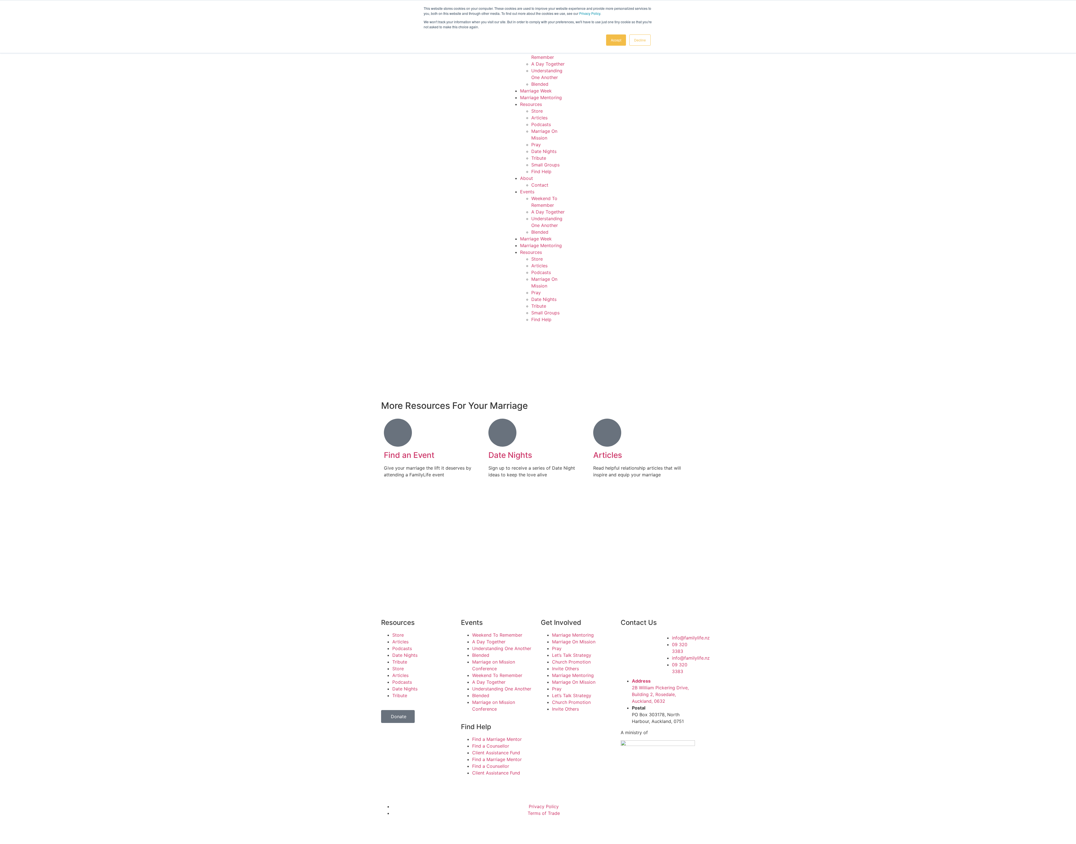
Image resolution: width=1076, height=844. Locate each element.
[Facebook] (388, 789)
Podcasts (541, 124)
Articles (539, 117)
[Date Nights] (502, 433)
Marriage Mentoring (541, 97)
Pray (536, 144)
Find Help (541, 171)
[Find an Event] (398, 433)
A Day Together (548, 64)
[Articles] (607, 433)
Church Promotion (571, 662)
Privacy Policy (589, 13)
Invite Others (565, 668)
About (526, 178)
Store (537, 111)
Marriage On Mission (573, 641)
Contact (539, 185)
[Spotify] (434, 789)
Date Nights (543, 151)
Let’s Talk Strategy (571, 655)
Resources (531, 104)
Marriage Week (536, 91)
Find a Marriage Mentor (497, 739)
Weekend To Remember (497, 635)
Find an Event (409, 455)
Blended (539, 84)
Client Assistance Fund (496, 752)
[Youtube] (419, 789)
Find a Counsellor (490, 746)
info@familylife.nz (691, 638)
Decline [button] (640, 40)
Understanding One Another (501, 648)
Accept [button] (616, 40)
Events (527, 191)
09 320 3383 (492, 832)
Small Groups (545, 165)
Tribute (538, 158)
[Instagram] (403, 789)
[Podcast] (450, 789)
